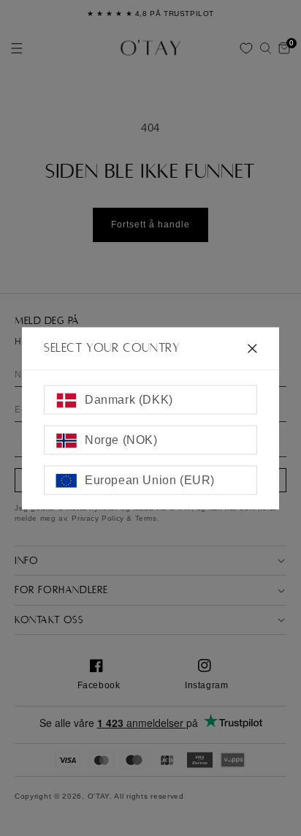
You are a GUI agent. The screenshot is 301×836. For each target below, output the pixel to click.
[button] (265, 48)
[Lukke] (252, 348)
